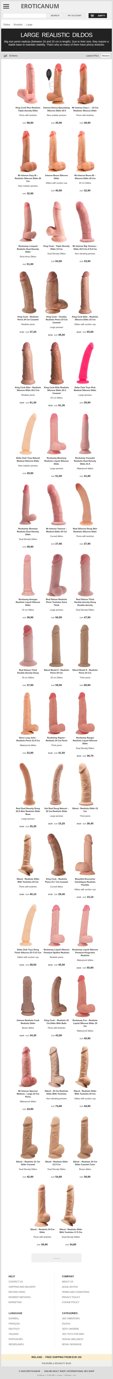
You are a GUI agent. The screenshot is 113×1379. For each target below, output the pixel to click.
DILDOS (66, 1323)
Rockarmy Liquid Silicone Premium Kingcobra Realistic (85, 952)
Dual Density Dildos (57, 253)
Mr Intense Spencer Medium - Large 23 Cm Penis (28, 1094)
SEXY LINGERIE (70, 1329)
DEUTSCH (14, 1329)
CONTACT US (16, 1281)
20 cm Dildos (85, 183)
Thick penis (85, 677)
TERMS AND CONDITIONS (75, 1292)
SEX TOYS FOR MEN (73, 1334)
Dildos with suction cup (56, 183)
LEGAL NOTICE (70, 1287)
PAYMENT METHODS (20, 1297)
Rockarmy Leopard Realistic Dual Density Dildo (28, 249)
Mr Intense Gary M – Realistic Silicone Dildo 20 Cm (28, 178)
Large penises (56, 327)
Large (29, 24)
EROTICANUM (40, 6)
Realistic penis (28, 324)
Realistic (18, 24)
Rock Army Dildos (28, 256)
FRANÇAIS (14, 1323)
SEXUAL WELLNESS (72, 1339)
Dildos (6, 24)
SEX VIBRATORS (71, 1318)
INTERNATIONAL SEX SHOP (80, 1371)
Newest (105, 55)
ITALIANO (14, 1334)
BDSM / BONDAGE (72, 1344)
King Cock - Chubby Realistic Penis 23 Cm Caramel (56, 320)
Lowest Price (92, 55)
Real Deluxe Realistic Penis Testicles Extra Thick (56, 602)
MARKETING (15, 1302)
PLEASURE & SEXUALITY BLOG (56, 1363)
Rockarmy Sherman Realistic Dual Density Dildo (28, 531)
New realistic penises (56, 115)
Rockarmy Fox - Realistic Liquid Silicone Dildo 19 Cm (85, 1023)
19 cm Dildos (28, 610)
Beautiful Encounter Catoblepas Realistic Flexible (85, 882)
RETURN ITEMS (17, 1292)
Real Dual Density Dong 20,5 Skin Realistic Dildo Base (28, 811)
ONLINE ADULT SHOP (54, 1371)
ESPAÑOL (14, 1318)
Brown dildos (28, 1028)
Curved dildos (56, 536)
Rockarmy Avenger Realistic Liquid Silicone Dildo (28, 602)
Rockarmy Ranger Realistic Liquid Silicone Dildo (85, 741)
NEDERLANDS (16, 1344)
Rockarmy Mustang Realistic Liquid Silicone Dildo (56, 461)
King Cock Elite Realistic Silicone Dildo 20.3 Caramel (56, 390)
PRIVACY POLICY (71, 1297)
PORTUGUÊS (16, 1339)
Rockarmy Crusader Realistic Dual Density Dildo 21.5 (85, 461)
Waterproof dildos (85, 468)
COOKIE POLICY (70, 1302)
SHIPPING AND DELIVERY (22, 1287)
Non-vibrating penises (85, 253)
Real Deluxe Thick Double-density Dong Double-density (85, 602)
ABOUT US (67, 1281)
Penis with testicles (28, 115)
